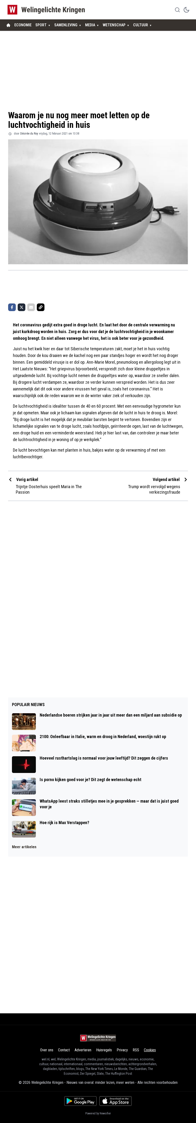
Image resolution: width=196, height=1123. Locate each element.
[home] (8, 25)
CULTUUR (140, 25)
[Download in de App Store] (115, 1101)
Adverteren (83, 1050)
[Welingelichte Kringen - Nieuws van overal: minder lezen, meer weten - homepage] (47, 10)
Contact (64, 1050)
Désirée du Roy (29, 133)
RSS (136, 1050)
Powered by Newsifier (98, 1113)
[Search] (177, 10)
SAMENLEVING (65, 25)
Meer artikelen (24, 847)
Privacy (122, 1050)
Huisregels (104, 1050)
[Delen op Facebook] (12, 307)
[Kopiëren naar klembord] (40, 307)
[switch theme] (186, 9)
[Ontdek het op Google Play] (80, 1101)
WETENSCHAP (114, 25)
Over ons (46, 1050)
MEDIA (90, 25)
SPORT (41, 25)
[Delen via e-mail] (31, 307)
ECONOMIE (23, 25)
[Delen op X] (21, 307)
